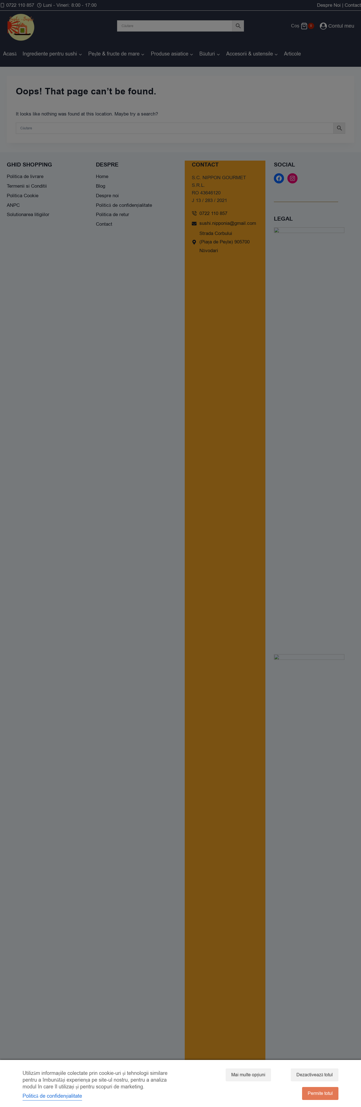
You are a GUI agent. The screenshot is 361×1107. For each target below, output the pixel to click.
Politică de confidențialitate (52, 1096)
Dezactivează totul (314, 1075)
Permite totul (320, 1093)
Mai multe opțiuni (248, 1075)
